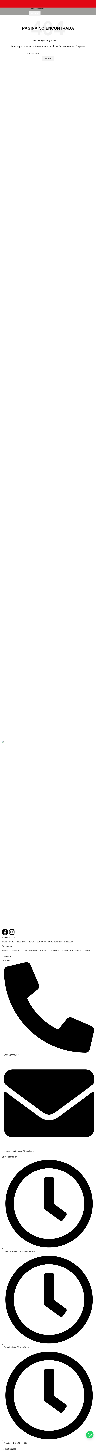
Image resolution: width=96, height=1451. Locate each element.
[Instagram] (12, 932)
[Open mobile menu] (3, 3)
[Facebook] (5, 932)
